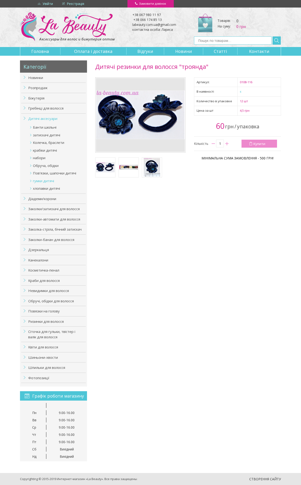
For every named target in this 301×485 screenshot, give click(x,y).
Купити (259, 143)
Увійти (48, 3)
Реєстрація (75, 3)
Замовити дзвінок (152, 3)
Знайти (277, 40)
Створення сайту (265, 479)
